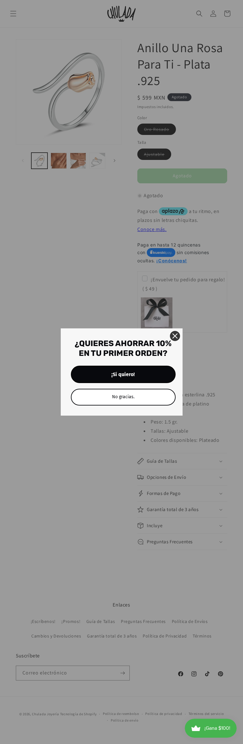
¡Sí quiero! (123, 374)
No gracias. (123, 396)
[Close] (175, 336)
